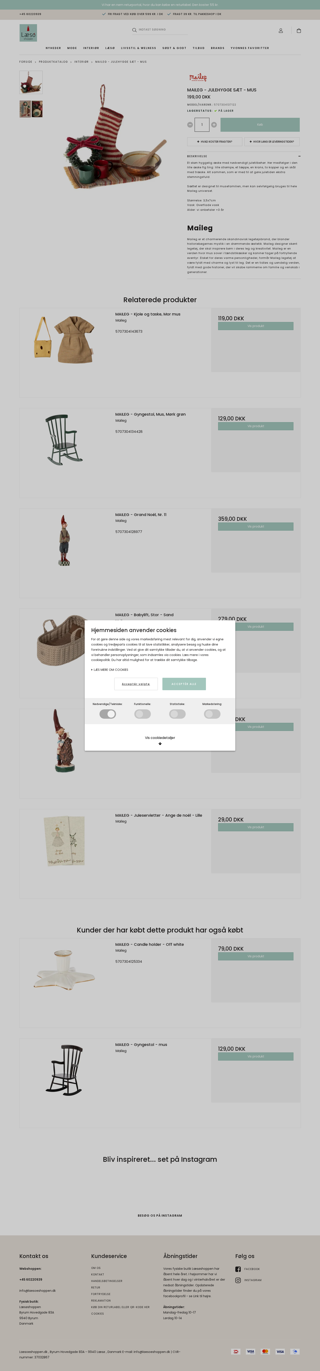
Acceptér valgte (136, 684)
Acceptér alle (184, 684)
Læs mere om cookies (110, 669)
